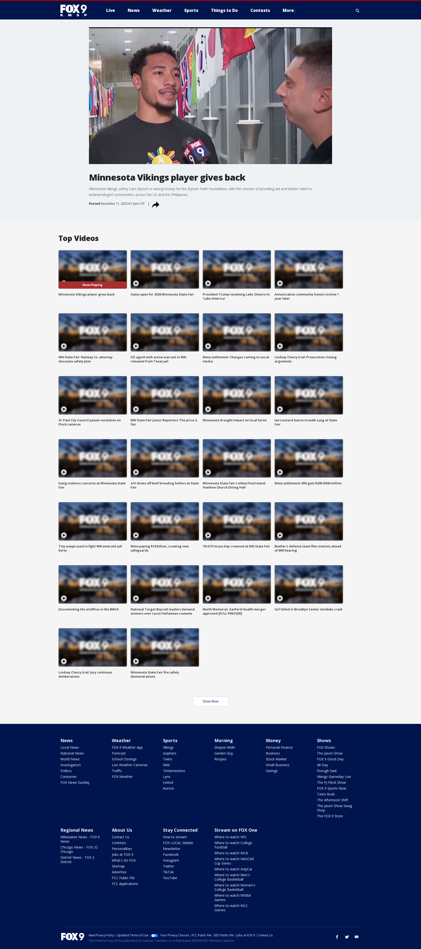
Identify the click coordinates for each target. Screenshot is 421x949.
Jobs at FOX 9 (122, 854)
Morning (223, 740)
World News (70, 759)
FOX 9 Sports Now (331, 788)
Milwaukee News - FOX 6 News (80, 839)
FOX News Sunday (74, 782)
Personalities (122, 848)
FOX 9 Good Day (330, 759)
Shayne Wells (224, 747)
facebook (337, 937)
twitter (347, 937)
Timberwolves (174, 770)
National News (72, 753)
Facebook (171, 854)
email (357, 937)
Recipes (220, 759)
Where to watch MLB (231, 853)
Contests (119, 842)
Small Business (277, 765)
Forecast (119, 753)
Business (273, 753)
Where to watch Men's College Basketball (232, 877)
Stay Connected (180, 830)
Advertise (119, 872)
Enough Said (326, 770)
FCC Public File (123, 877)
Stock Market (276, 759)
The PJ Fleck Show (331, 782)
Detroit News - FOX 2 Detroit (77, 859)
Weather (121, 740)
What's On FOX (124, 860)
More (288, 10)
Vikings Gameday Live (334, 776)
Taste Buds (326, 794)
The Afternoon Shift (332, 800)
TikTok (168, 872)
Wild (166, 765)
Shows (324, 740)
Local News (69, 747)
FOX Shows (326, 747)
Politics (66, 770)
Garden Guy (223, 753)
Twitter (168, 866)
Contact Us (120, 837)
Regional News (76, 830)
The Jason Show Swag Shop (334, 807)
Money (273, 740)
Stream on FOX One (235, 830)
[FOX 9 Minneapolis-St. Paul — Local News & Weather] (76, 10)
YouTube (170, 877)
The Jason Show (330, 753)
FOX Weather (122, 776)
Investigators (70, 765)
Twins (167, 759)
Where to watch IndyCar (233, 869)
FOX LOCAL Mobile (178, 842)
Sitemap (118, 866)
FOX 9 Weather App (127, 747)
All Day (322, 765)
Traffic (117, 770)
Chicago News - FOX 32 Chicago (79, 849)
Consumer (68, 776)
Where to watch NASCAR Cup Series (234, 861)
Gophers (169, 753)
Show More (211, 701)
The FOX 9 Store (330, 816)
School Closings (124, 759)
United (168, 782)
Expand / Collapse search (358, 10)
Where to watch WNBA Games (232, 897)
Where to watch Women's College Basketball (234, 887)
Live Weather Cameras (130, 765)
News (66, 740)
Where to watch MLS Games (231, 907)
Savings (272, 770)
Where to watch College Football (233, 844)
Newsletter (171, 848)
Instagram (171, 860)
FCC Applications (125, 883)
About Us (122, 830)
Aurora (168, 788)
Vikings (168, 747)
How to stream (175, 837)
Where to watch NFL (230, 837)
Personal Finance (279, 747)
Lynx (166, 776)
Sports (170, 740)
